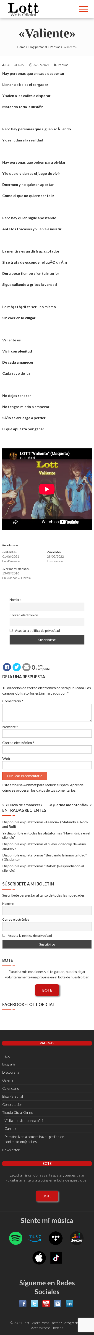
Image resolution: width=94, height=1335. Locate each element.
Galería (7, 1080)
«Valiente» (9, 552)
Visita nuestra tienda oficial (25, 1121)
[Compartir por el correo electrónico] (26, 667)
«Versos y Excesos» (16, 569)
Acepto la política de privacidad (37, 630)
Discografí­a (10, 1072)
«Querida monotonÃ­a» (68, 804)
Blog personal (38, 47)
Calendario (10, 1088)
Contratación (12, 1104)
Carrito (10, 1128)
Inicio (6, 1056)
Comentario (12, 701)
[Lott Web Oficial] (24, 9)
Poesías (55, 47)
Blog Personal (12, 1096)
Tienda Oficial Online (17, 1112)
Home (21, 47)
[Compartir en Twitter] (17, 667)
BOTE (47, 990)
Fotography (71, 1323)
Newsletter (11, 1150)
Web (6, 758)
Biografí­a (9, 1064)
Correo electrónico (24, 615)
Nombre (15, 600)
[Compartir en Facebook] (7, 667)
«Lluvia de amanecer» (24, 804)
